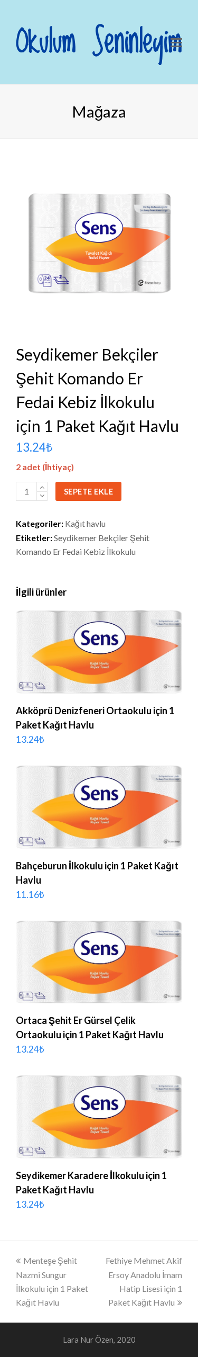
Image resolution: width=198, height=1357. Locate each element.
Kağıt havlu (85, 523)
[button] (176, 42)
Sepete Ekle (89, 491)
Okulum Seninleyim (99, 42)
